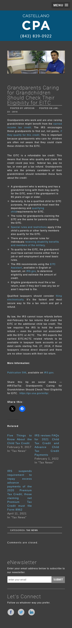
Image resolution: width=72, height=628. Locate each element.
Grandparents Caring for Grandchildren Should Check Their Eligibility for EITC (33, 95)
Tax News (32, 530)
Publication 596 (16, 372)
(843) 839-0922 (36, 36)
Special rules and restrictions (29, 227)
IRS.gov (31, 271)
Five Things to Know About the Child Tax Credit (19, 439)
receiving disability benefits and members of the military (35, 243)
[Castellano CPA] (36, 22)
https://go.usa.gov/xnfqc (34, 393)
